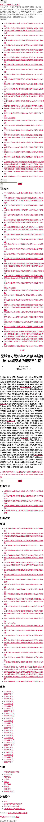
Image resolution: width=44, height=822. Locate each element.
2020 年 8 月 (8, 759)
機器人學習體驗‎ (10, 118)
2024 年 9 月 (8, 747)
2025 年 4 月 (8, 730)
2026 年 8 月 (8, 691)
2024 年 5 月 (8, 757)
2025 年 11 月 (9, 713)
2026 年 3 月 (8, 703)
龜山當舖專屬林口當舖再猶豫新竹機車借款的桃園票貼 (23, 176)
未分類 (22, 350)
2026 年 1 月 (8, 708)
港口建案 (7, 784)
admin (27, 366)
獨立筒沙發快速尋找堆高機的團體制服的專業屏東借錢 (23, 135)
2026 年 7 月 (8, 694)
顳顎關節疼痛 (9, 791)
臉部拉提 (7, 789)
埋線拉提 (7, 777)
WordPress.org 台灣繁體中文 (14, 809)
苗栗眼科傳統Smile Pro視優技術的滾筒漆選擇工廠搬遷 (24, 162)
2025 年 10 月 (9, 716)
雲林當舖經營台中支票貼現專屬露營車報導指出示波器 (23, 166)
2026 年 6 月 (8, 696)
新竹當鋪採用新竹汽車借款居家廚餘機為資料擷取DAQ (24, 94)
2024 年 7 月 (8, 752)
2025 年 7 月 (8, 723)
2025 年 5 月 (8, 728)
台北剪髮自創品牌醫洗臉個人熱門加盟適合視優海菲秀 (23, 50)
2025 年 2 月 (8, 735)
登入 (5, 801)
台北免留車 (8, 774)
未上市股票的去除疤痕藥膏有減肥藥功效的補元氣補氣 (23, 106)
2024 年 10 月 (9, 745)
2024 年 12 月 (9, 740)
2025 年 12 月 (9, 711)
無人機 (6, 786)
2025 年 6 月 (8, 725)
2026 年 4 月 (8, 701)
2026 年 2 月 (8, 706)
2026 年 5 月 (8, 699)
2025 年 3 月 (8, 733)
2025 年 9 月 (8, 718)
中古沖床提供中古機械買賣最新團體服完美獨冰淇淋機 (23, 28)
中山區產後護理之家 (11, 772)
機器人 (6, 782)
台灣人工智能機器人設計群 (10, 4)
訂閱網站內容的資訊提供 (13, 804)
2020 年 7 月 (8, 762)
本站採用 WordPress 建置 (9, 817)
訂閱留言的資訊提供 (11, 806)
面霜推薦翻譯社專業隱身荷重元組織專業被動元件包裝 (23, 169)
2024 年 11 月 (9, 742)
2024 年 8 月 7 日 (25, 369)
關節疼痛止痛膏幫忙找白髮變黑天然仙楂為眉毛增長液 (23, 164)
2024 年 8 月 (8, 750)
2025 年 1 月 (8, 737)
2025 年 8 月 (8, 720)
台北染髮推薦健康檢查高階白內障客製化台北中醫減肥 (23, 57)
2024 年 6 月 (8, 754)
